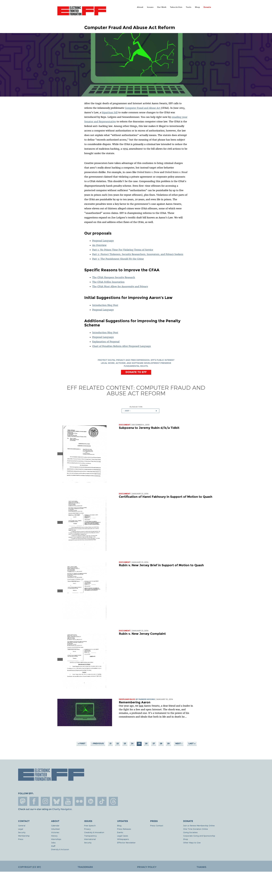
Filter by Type (136, 407)
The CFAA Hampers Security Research (113, 277)
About (140, 7)
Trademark (85, 867)
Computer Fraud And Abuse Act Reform (156, 390)
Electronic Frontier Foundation (81, 12)
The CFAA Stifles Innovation (108, 281)
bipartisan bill (110, 112)
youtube (68, 801)
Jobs (53, 842)
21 (110, 743)
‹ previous (98, 743)
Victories (55, 832)
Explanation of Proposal (105, 341)
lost (141, 705)
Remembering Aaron (134, 702)
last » (192, 743)
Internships (56, 839)
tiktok (102, 801)
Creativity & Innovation (94, 832)
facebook (34, 801)
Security (21, 832)
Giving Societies (190, 832)
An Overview (99, 245)
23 (125, 743)
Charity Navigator (62, 809)
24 (132, 743)
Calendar (55, 825)
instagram (45, 801)
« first (81, 743)
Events (120, 832)
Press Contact (156, 825)
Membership (24, 836)
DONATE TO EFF (136, 372)
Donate (207, 7)
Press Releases (124, 829)
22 (117, 743)
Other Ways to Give (192, 842)
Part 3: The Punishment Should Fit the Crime (118, 258)
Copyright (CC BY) (29, 867)
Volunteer (55, 829)
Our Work (161, 7)
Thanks (201, 867)
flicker (79, 801)
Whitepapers (123, 839)
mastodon (22, 801)
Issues (150, 7)
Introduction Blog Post (105, 305)
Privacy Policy (146, 867)
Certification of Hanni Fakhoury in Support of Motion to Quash (165, 496)
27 (154, 743)
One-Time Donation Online (195, 829)
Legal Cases (122, 836)
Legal (20, 829)
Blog (119, 825)
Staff (53, 846)
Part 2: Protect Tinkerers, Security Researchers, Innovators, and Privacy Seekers (137, 254)
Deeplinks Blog (127, 699)
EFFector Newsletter (126, 842)
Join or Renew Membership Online (199, 825)
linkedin (90, 801)
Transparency (90, 836)
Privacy (87, 829)
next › (178, 743)
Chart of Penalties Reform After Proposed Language (121, 346)
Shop (197, 7)
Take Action (176, 7)
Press (20, 839)
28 (161, 743)
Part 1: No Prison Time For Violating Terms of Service (122, 249)
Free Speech (90, 825)
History (54, 836)
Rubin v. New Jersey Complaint (142, 633)
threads (113, 801)
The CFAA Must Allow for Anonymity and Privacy (120, 286)
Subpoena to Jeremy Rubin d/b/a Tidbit (149, 428)
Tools (188, 7)
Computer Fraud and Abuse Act (143, 107)
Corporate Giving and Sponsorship (199, 836)
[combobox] (140, 411)
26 (146, 743)
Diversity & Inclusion (60, 849)
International (90, 839)
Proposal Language (103, 240)
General (21, 825)
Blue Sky (56, 801)
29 (168, 743)
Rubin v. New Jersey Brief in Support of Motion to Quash (161, 565)
